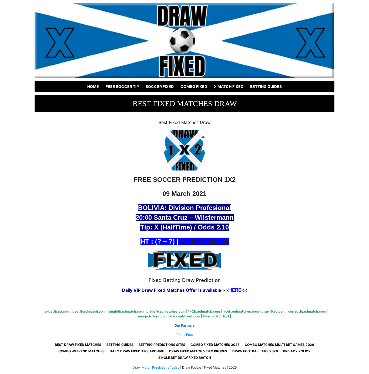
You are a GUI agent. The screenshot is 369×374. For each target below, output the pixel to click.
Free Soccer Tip (122, 86)
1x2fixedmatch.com (204, 311)
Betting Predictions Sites (162, 345)
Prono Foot (184, 335)
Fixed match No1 (216, 316)
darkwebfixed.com (185, 316)
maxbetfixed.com (56, 311)
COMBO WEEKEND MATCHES (81, 351)
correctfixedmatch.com (307, 311)
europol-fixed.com (152, 316)
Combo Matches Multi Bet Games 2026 (279, 345)
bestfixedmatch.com (89, 311)
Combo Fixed (193, 86)
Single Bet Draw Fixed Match (184, 358)
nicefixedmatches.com (241, 311)
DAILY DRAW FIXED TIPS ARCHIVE (137, 351)
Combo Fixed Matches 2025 (215, 345)
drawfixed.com (273, 311)
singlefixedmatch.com (126, 311)
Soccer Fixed (160, 86)
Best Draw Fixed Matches (78, 345)
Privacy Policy (297, 351)
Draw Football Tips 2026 (255, 351)
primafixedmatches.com (165, 311)
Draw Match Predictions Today (156, 367)
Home (93, 86)
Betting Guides (266, 86)
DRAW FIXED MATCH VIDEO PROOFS (198, 351)
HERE (234, 290)
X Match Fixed (228, 86)
